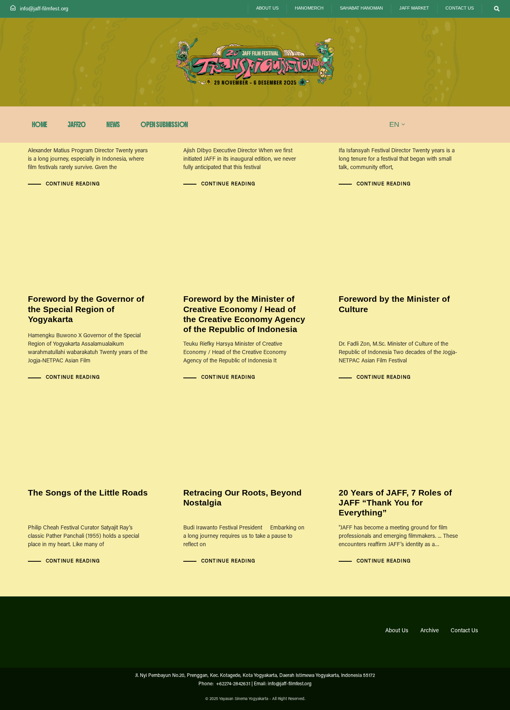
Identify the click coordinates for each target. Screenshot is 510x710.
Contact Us (464, 631)
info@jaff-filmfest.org (44, 9)
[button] (495, 9)
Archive (429, 631)
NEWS (113, 124)
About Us (396, 631)
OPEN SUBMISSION (164, 124)
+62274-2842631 (232, 684)
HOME (39, 124)
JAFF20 (77, 124)
